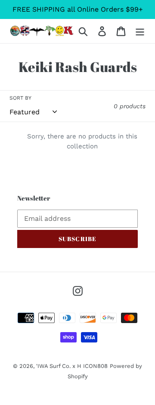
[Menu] (139, 31)
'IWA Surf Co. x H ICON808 (72, 366)
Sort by (20, 98)
